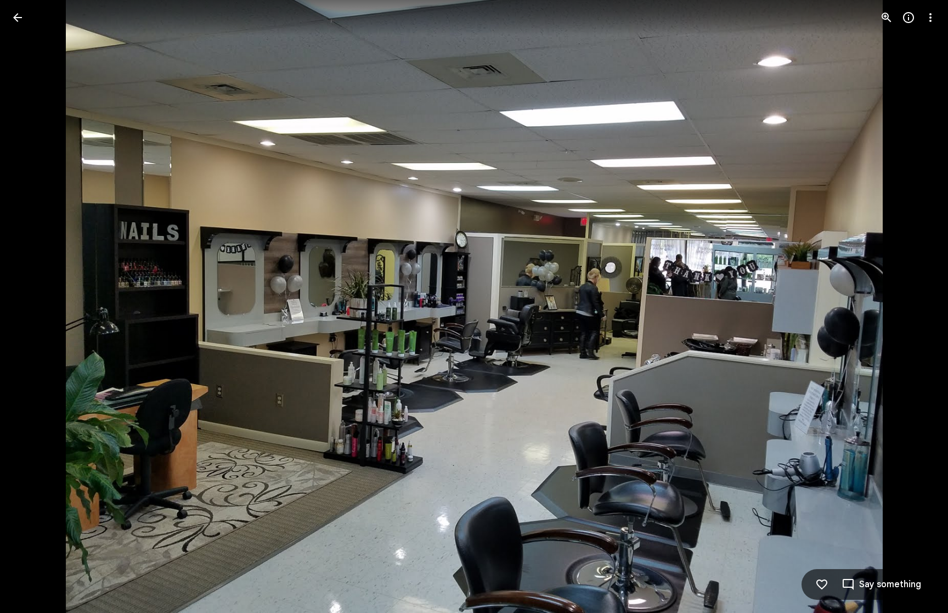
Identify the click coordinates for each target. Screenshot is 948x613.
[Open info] (908, 18)
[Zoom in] (887, 18)
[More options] (930, 18)
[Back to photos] (17, 17)
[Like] (821, 584)
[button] (30, 306)
